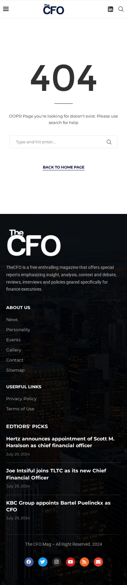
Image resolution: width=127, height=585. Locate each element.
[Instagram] (56, 562)
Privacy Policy (21, 399)
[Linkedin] (110, 9)
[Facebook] (29, 562)
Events (13, 340)
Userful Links (23, 387)
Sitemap (15, 370)
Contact (14, 360)
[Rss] (84, 562)
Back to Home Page (63, 167)
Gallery (13, 350)
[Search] (121, 9)
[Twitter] (42, 562)
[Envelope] (98, 562)
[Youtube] (70, 562)
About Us (18, 307)
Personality (18, 329)
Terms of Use (20, 409)
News (12, 319)
